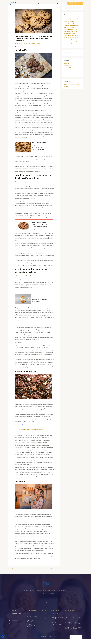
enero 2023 (66, 63)
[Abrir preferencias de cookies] (2, 637)
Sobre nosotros (44, 613)
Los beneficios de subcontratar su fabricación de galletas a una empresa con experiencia (72, 25)
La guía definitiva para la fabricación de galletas (31, 429)
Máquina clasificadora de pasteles (57, 618)
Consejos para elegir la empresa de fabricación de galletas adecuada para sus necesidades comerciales (72, 42)
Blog (44, 618)
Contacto (44, 615)
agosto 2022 (67, 74)
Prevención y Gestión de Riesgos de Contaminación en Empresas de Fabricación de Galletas (72, 19)
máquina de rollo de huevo (31, 621)
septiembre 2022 (68, 72)
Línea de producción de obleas (31, 625)
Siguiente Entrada (55, 568)
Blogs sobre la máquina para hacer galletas (25, 43)
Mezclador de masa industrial (56, 625)
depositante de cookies (55, 621)
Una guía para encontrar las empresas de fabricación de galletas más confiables (70, 31)
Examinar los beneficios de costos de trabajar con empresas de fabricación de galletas (72, 37)
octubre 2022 (67, 70)
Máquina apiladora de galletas (57, 614)
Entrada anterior (12, 568)
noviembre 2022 (67, 67)
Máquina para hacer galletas (32, 613)
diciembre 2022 (67, 65)
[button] (35, 3)
